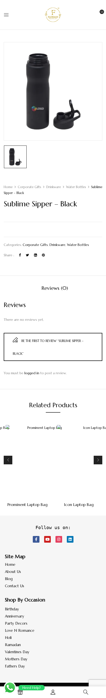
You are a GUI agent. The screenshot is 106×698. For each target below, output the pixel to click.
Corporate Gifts (29, 187)
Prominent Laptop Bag (27, 504)
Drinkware (53, 187)
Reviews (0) (54, 288)
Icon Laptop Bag (79, 504)
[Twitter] (27, 255)
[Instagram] (58, 539)
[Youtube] (47, 539)
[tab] (54, 288)
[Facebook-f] (36, 539)
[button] (98, 14)
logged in (31, 373)
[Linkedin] (70, 539)
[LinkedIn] (35, 255)
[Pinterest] (43, 255)
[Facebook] (20, 255)
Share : (9, 255)
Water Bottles (76, 187)
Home (8, 187)
